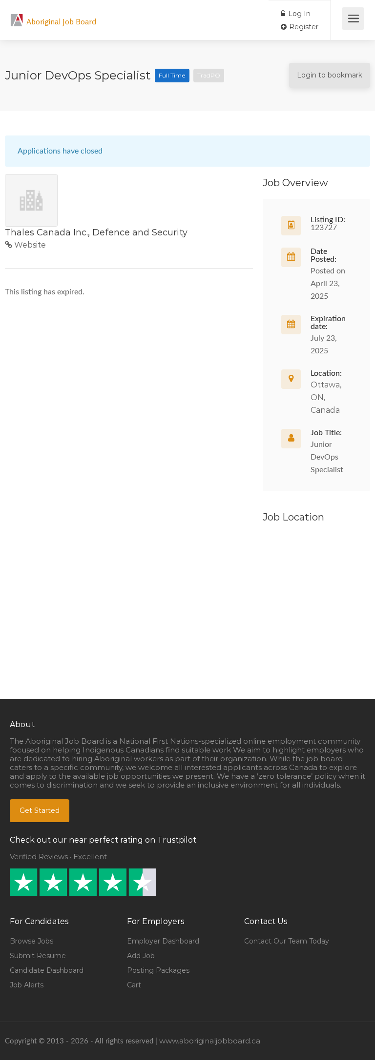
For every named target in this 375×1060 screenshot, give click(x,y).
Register (302, 26)
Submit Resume (38, 955)
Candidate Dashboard (46, 970)
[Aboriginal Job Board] (17, 14)
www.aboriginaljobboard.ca (209, 1040)
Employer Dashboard (163, 941)
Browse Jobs (31, 941)
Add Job (141, 955)
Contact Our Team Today (286, 941)
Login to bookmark (329, 75)
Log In (298, 13)
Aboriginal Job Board (61, 21)
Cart (134, 985)
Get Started (40, 810)
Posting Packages (158, 970)
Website (29, 245)
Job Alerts (26, 985)
